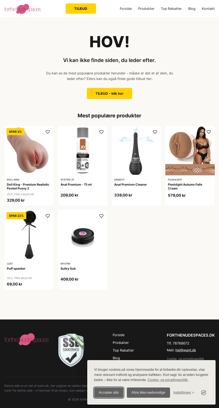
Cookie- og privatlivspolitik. (168, 379)
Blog (191, 8)
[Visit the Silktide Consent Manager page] (203, 392)
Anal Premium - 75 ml (76, 184)
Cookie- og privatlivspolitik (185, 359)
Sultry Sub (68, 268)
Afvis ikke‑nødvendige (148, 392)
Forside (126, 8)
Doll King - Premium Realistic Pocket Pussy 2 (28, 186)
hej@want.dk (185, 350)
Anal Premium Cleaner (130, 184)
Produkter (146, 8)
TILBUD (80, 8)
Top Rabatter (171, 8)
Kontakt (208, 8)
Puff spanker (16, 268)
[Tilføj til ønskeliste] (48, 132)
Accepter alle (109, 392)
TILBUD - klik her (109, 93)
